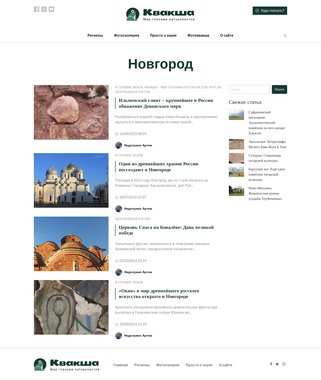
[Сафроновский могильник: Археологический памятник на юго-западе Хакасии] (239, 115)
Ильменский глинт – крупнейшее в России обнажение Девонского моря (166, 103)
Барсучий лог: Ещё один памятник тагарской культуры (267, 174)
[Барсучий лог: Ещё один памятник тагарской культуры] (239, 172)
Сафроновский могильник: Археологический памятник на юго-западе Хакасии (267, 122)
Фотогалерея (167, 365)
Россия (215, 87)
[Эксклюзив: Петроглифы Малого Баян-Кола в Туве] (239, 144)
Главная (121, 365)
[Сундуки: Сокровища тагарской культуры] (239, 158)
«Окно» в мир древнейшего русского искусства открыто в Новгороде (159, 293)
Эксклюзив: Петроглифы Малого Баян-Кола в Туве (267, 144)
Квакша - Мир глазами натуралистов (176, 87)
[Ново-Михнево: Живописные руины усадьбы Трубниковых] (239, 191)
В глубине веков (129, 87)
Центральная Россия (132, 92)
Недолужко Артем (138, 145)
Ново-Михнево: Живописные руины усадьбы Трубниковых (265, 193)
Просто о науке (163, 35)
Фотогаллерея (126, 35)
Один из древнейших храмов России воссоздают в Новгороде (158, 166)
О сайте (226, 35)
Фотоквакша (198, 35)
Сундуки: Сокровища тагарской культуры (265, 158)
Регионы (95, 35)
